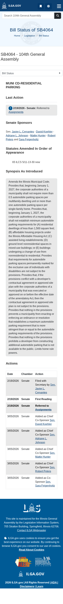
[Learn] (41, 6)
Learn (39, 586)
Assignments (16, 112)
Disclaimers (27, 586)
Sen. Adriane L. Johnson (45, 438)
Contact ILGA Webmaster (31, 530)
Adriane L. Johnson (17, 135)
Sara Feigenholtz (29, 139)
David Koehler (44, 131)
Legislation (29, 35)
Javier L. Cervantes (23, 131)
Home (17, 35)
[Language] (48, 6)
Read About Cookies (31, 549)
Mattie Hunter (38, 135)
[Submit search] (57, 16)
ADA (54, 582)
